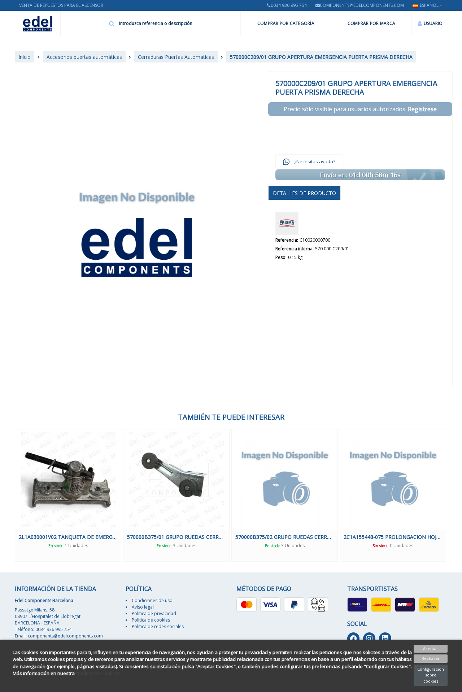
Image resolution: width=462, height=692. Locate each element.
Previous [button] (9, 495)
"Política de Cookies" (98, 673)
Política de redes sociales (158, 626)
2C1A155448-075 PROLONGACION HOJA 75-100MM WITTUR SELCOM (393, 536)
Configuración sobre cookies (430, 675)
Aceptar (430, 648)
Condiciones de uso (152, 600)
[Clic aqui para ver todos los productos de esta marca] (286, 223)
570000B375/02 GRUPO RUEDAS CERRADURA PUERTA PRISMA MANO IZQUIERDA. (284, 536)
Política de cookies (151, 620)
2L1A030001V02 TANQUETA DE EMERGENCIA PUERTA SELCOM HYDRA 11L (68, 536)
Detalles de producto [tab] (304, 193)
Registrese (422, 109)
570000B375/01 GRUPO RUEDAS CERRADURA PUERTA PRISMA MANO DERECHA (176, 536)
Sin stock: (380, 545)
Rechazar (431, 658)
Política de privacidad (154, 613)
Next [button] (452, 495)
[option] (68, 495)
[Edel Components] (37, 23)
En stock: (56, 545)
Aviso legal (143, 607)
